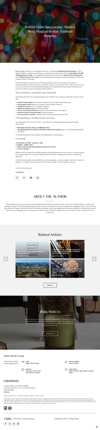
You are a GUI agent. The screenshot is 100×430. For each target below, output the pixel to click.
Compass (45, 398)
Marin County (20, 71)
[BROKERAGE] (18, 423)
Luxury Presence (28, 419)
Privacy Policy (74, 419)
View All (50, 285)
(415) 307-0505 (73, 363)
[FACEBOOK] (5, 423)
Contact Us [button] (50, 333)
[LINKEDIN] (13, 423)
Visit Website (20, 172)
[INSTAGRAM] (9, 423)
